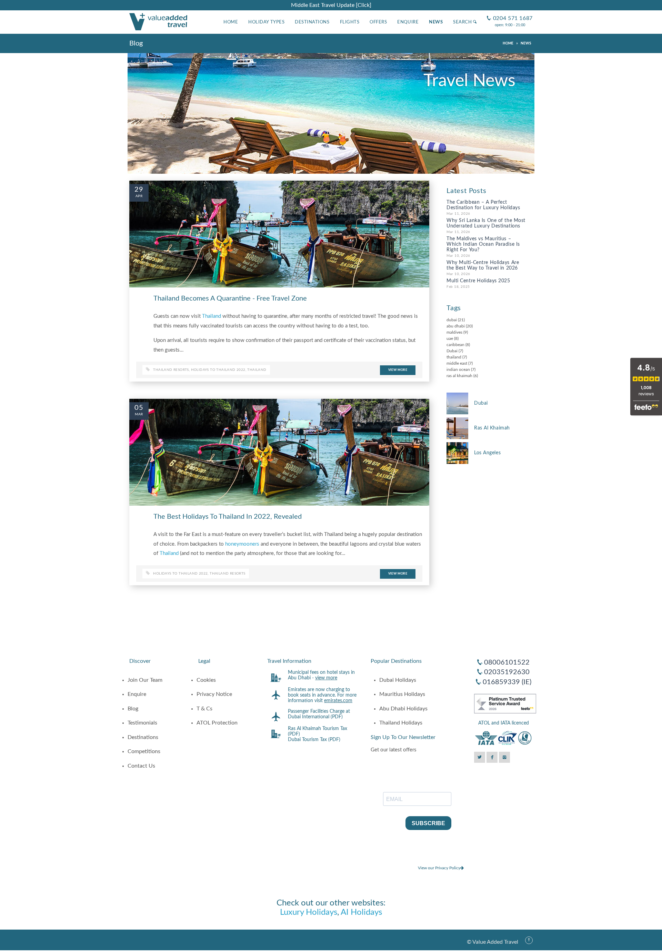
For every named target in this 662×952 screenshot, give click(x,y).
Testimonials (142, 723)
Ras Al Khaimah (492, 428)
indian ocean (458, 369)
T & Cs (204, 708)
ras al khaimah (459, 376)
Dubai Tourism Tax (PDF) (314, 739)
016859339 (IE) (507, 682)
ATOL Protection (217, 723)
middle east (457, 363)
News (436, 22)
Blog (133, 708)
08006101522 (507, 662)
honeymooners (242, 544)
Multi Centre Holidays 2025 (478, 280)
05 (138, 408)
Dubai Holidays (397, 680)
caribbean (455, 345)
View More (397, 370)
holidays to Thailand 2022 (218, 370)
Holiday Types (266, 22)
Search (463, 22)
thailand (256, 370)
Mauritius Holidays (402, 694)
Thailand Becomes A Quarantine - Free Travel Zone (230, 298)
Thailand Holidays (400, 723)
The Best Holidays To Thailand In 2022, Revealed (227, 516)
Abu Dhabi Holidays (403, 708)
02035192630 (507, 672)
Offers (378, 22)
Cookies (206, 680)
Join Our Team (145, 680)
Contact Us (141, 766)
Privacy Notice (214, 694)
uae (450, 338)
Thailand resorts (171, 370)
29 (138, 189)
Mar (139, 414)
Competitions (144, 751)
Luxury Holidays (308, 912)
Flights (350, 22)
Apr (139, 196)
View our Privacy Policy (439, 868)
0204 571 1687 (510, 13)
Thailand (211, 316)
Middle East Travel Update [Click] (331, 5)
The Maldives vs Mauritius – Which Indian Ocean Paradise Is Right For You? (483, 244)
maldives (454, 332)
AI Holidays (361, 912)
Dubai (452, 351)
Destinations (312, 22)
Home (230, 22)
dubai (452, 320)
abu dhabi (456, 326)
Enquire (408, 22)
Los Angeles (487, 452)
